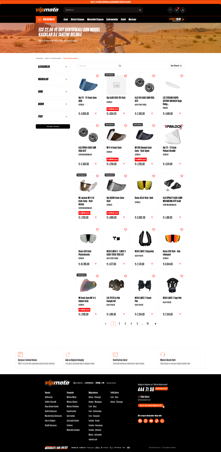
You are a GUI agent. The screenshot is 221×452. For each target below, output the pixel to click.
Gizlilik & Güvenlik (50, 401)
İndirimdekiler (112, 19)
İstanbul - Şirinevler (95, 430)
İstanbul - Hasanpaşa (96, 425)
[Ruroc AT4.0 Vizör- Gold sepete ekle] (152, 217)
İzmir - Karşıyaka (94, 416)
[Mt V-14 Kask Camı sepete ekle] (124, 163)
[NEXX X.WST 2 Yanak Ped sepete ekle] (152, 314)
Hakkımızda (48, 397)
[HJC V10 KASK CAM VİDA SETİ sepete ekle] (152, 113)
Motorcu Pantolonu (73, 406)
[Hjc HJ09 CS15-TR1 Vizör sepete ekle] (124, 113)
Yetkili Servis (114, 392)
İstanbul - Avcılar (94, 420)
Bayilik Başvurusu (51, 425)
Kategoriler (70, 392)
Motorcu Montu (71, 397)
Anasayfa (39, 58)
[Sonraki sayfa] (156, 323)
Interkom (70, 425)
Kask (66, 19)
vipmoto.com (93, 439)
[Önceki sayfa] (105, 323)
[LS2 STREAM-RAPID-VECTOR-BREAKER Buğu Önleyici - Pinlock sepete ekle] (180, 113)
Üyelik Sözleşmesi (51, 411)
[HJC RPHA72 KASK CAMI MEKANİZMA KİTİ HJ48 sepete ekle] (180, 217)
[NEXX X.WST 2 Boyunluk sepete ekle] (152, 263)
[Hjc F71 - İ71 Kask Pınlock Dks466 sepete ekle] (180, 163)
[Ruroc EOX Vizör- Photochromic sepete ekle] (95, 263)
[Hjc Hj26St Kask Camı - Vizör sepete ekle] (124, 217)
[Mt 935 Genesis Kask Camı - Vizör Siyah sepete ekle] (152, 163)
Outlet (123, 19)
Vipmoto (47, 392)
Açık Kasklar (71, 416)
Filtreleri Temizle (53, 126)
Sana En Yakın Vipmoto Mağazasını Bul (151, 405)
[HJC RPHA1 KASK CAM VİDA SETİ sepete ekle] (95, 163)
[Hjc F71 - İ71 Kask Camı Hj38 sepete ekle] (95, 113)
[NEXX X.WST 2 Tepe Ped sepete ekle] (180, 314)
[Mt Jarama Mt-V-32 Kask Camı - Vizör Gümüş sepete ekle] (95, 217)
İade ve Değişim (50, 420)
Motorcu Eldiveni (72, 401)
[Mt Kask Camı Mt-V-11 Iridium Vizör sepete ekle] (95, 314)
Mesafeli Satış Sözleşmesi (53, 416)
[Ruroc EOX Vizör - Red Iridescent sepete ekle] (180, 263)
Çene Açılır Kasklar (73, 420)
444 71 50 (146, 389)
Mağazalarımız (93, 392)
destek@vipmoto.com (161, 388)
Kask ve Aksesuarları (53, 58)
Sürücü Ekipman (77, 19)
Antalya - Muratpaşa (95, 401)
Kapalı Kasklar (71, 411)
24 (148, 323)
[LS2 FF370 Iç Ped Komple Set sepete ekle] (124, 314)
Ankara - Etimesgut (95, 397)
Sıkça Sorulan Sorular (51, 406)
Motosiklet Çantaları (73, 430)
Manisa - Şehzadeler (95, 434)
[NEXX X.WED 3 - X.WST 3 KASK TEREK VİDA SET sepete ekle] (124, 263)
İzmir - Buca (92, 406)
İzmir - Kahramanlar (95, 411)
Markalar (132, 19)
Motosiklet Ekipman (95, 19)
